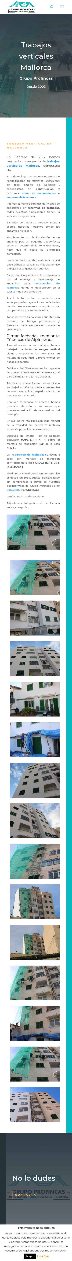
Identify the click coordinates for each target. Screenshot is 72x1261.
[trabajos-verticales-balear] (35, 878)
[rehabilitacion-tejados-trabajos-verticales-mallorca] (35, 797)
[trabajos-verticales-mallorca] (35, 959)
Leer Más (43, 1256)
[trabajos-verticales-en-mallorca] (35, 919)
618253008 (13, 490)
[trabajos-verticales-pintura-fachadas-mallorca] (35, 1122)
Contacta (25, 1194)
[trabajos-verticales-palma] (35, 1041)
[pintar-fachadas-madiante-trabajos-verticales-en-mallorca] (35, 676)
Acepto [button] (30, 1256)
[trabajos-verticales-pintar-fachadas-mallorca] (35, 1081)
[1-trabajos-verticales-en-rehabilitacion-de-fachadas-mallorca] (35, 595)
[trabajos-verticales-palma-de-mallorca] (35, 1000)
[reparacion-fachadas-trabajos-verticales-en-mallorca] (35, 838)
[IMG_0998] (35, 635)
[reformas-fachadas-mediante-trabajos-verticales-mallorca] (35, 716)
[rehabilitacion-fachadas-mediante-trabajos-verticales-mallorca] (35, 757)
